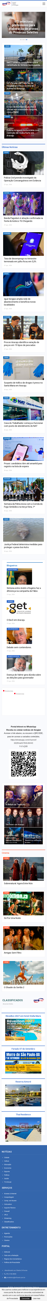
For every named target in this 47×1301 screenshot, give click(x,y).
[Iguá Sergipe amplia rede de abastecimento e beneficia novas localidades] (23, 284)
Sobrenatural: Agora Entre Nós (18, 883)
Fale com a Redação (11, 1255)
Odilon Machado (13, 629)
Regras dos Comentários (13, 1259)
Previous (6, 24)
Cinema (6, 858)
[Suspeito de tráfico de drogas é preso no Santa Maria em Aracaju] (23, 368)
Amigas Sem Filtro (12, 952)
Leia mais (36, 1298)
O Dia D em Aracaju (16, 620)
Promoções (8, 1237)
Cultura (7, 69)
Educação (7, 438)
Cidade (7, 46)
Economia (7, 233)
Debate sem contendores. (19, 647)
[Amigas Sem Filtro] (23, 938)
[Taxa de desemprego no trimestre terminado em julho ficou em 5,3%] (23, 244)
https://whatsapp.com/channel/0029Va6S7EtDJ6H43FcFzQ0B (23, 743)
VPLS (6, 1215)
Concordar (26, 1298)
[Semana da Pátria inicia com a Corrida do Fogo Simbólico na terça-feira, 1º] (23, 489)
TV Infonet (7, 1182)
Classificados (12, 1000)
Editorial (7, 1252)
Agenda (7, 1233)
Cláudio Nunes (12, 569)
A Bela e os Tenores (15, 804)
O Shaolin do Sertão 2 (14, 987)
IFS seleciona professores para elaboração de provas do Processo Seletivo (23, 27)
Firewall (7, 1211)
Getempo (10, 601)
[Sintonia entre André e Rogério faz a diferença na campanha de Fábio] (19, 576)
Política (6, 1175)
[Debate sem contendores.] (19, 636)
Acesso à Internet (10, 1194)
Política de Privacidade (12, 1262)
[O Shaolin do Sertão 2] (23, 973)
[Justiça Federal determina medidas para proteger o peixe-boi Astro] (23, 530)
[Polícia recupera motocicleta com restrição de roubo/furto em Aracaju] (23, 127)
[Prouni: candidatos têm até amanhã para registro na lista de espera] (23, 449)
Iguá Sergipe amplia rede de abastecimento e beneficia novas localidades (20, 302)
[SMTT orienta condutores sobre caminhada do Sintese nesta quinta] (23, 56)
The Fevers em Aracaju (15, 825)
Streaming (7, 1218)
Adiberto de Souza (13, 656)
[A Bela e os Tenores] (23, 796)
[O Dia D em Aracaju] (19, 608)
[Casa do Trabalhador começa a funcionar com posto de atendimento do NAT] (23, 408)
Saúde (6, 1178)
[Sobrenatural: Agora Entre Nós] (23, 869)
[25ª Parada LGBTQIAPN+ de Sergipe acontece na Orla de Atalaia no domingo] (23, 80)
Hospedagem (9, 1197)
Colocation (8, 1204)
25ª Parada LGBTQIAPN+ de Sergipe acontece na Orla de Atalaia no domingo (20, 86)
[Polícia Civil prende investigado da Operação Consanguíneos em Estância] (23, 163)
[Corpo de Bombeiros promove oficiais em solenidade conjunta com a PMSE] (23, 103)
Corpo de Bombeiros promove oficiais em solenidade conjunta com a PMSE (22, 109)
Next (40, 24)
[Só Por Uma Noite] (23, 903)
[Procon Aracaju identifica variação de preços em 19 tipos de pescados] (23, 328)
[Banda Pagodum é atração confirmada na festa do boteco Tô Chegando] (23, 203)
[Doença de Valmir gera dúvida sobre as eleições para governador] (19, 663)
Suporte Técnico (10, 1208)
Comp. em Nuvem (10, 1201)
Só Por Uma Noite (12, 918)
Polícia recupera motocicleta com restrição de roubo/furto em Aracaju (23, 133)
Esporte (7, 1171)
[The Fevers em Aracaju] (23, 817)
